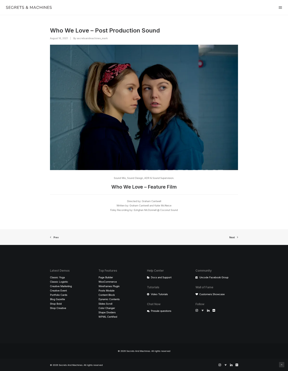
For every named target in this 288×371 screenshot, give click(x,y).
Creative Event (58, 290)
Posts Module (106, 290)
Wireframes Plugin (109, 286)
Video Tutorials (159, 294)
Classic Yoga (57, 277)
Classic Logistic (59, 281)
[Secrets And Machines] (29, 7)
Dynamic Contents (109, 299)
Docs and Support (161, 277)
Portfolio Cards (58, 294)
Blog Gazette (57, 299)
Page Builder (105, 277)
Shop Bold (56, 303)
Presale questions (161, 310)
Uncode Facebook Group (213, 277)
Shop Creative (58, 308)
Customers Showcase (212, 294)
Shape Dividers (107, 312)
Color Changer (106, 308)
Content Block (106, 294)
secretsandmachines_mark (92, 38)
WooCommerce (107, 281)
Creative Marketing (61, 286)
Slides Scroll (105, 303)
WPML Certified (107, 316)
